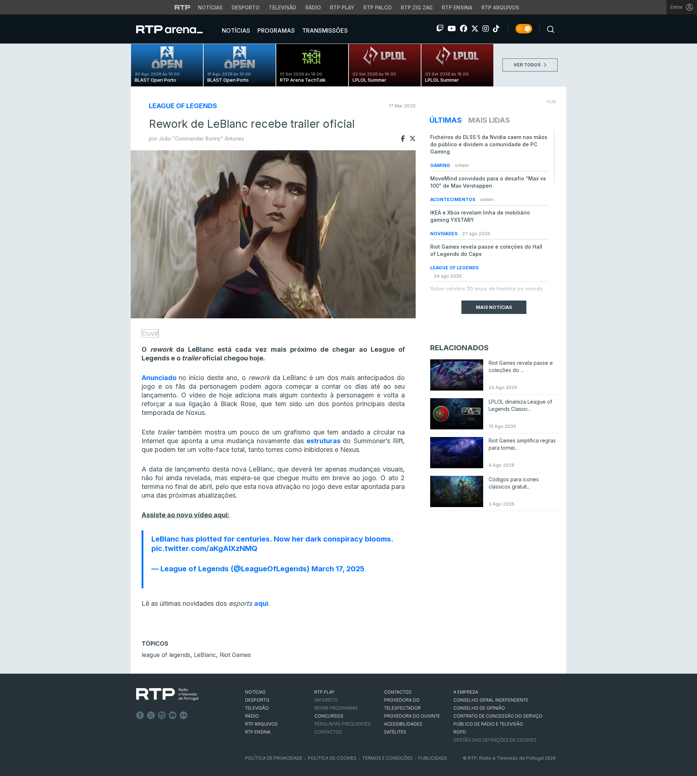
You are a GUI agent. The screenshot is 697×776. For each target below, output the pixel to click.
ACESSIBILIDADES (403, 724)
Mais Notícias (494, 307)
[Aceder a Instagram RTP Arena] (485, 28)
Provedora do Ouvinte (412, 716)
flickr (184, 715)
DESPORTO (257, 700)
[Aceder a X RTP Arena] (475, 28)
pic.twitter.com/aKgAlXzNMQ (204, 548)
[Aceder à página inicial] (176, 29)
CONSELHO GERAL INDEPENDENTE (490, 700)
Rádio (313, 7)
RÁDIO (252, 716)
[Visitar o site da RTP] (183, 7)
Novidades (444, 233)
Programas (275, 30)
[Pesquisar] (548, 28)
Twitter (151, 715)
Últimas (445, 120)
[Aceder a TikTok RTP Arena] (496, 28)
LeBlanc (205, 654)
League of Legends (183, 106)
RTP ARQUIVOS (261, 724)
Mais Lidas (489, 120)
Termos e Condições (387, 758)
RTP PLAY (324, 692)
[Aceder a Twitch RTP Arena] (440, 28)
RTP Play (342, 7)
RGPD (459, 732)
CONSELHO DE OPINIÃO (479, 708)
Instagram (162, 715)
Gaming (440, 165)
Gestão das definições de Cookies (495, 740)
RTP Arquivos (500, 7)
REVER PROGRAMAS (336, 708)
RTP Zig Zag (417, 7)
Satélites (395, 732)
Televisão (282, 7)
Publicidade (432, 758)
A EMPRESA (465, 692)
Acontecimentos (453, 199)
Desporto (246, 7)
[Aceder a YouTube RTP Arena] (452, 28)
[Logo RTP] (167, 694)
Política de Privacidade (273, 758)
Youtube (173, 715)
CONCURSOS (328, 716)
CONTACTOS (398, 692)
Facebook (140, 715)
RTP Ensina (457, 7)
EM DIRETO (326, 700)
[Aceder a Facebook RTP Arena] (463, 28)
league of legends (166, 654)
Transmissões (324, 30)
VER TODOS (528, 65)
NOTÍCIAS (255, 692)
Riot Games (235, 654)
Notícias (210, 7)
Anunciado (159, 377)
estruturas (323, 441)
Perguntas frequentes (342, 724)
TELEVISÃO (257, 708)
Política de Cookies (332, 758)
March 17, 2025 (337, 568)
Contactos (328, 732)
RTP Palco (377, 7)
